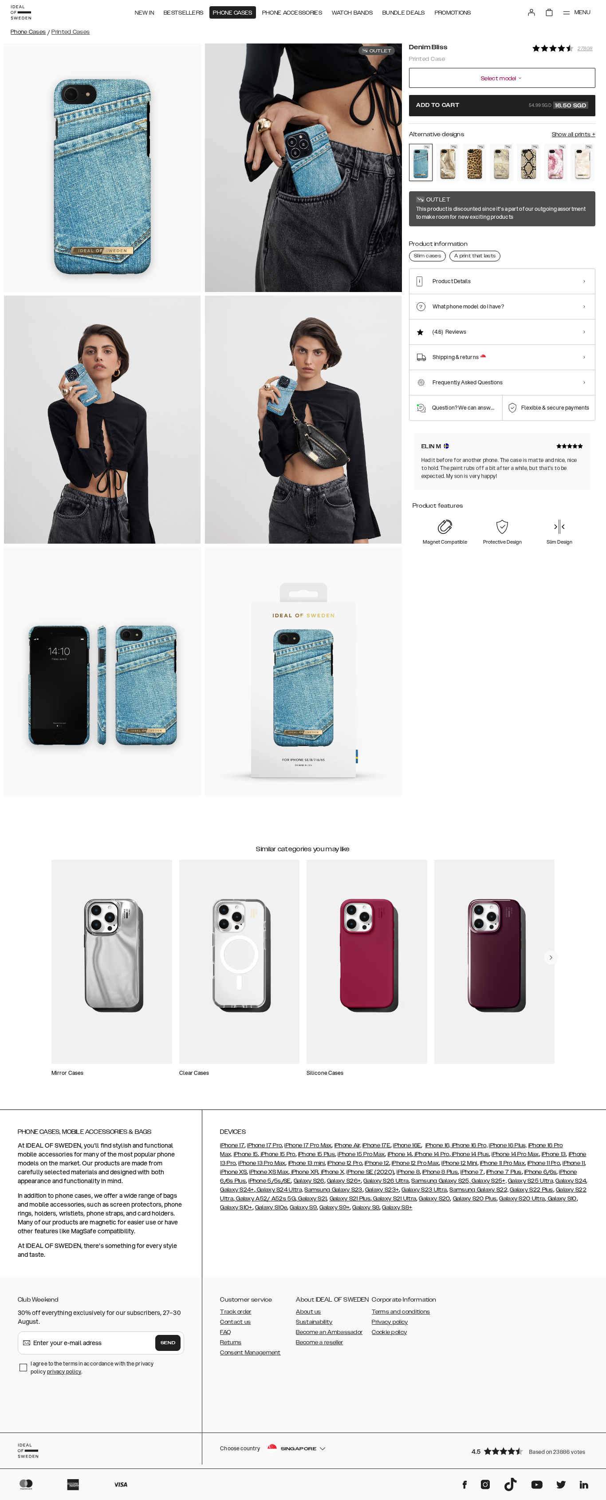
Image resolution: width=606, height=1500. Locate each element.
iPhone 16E (407, 1145)
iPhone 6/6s (540, 1172)
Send (168, 1343)
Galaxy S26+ (344, 1181)
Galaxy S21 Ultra (394, 1199)
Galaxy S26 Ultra (386, 1181)
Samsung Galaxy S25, (440, 1181)
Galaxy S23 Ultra (424, 1190)
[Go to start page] (21, 12)
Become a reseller (319, 1342)
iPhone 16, (438, 1145)
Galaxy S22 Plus (531, 1190)
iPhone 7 (471, 1172)
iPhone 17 (232, 1145)
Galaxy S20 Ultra (522, 1199)
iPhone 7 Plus (504, 1172)
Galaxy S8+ (397, 1207)
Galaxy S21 (312, 1199)
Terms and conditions (401, 1312)
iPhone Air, (347, 1145)
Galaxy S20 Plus (475, 1199)
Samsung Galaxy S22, (478, 1190)
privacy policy (64, 1371)
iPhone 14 (400, 1154)
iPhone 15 (246, 1154)
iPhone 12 (377, 1163)
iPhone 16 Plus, (508, 1145)
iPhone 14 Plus (470, 1154)
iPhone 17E (376, 1145)
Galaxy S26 (309, 1181)
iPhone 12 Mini (459, 1163)
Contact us (235, 1322)
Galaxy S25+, (488, 1181)
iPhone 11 (574, 1163)
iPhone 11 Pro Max (502, 1163)
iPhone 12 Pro (344, 1163)
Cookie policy (389, 1332)
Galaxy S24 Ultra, (279, 1190)
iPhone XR (304, 1172)
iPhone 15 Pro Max (361, 1154)
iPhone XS (233, 1172)
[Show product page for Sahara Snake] (528, 163)
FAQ (225, 1332)
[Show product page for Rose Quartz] (555, 163)
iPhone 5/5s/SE (269, 1181)
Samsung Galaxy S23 (333, 1190)
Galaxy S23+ (382, 1190)
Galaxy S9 (303, 1207)
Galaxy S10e (271, 1207)
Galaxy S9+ (334, 1207)
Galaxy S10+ (236, 1207)
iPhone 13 (554, 1154)
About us (308, 1312)
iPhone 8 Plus (440, 1172)
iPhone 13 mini (306, 1163)
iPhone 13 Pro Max (261, 1163)
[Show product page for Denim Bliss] (421, 162)
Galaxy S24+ (237, 1190)
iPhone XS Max (268, 1172)
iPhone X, (332, 1172)
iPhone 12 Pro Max (415, 1163)
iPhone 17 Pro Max (307, 1145)
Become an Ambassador (329, 1332)
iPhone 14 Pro (431, 1154)
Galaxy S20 (434, 1199)
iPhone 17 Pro (264, 1145)
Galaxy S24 (570, 1181)
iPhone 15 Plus (316, 1154)
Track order (235, 1312)
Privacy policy (390, 1322)
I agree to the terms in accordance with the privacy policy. (92, 1367)
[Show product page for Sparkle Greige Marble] (501, 163)
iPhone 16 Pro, (469, 1145)
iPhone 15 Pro (277, 1154)
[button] (530, 1451)
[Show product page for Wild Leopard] (475, 163)
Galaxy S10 (561, 1199)
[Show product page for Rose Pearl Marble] (582, 163)
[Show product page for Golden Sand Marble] (448, 163)
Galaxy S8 (365, 1207)
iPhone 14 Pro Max (515, 1154)
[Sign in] (531, 12)
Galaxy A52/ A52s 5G (265, 1199)
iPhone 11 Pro (543, 1163)
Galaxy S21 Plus (350, 1199)
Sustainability (314, 1322)
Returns (230, 1342)
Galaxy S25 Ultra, (531, 1181)
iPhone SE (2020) (370, 1172)
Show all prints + (573, 134)
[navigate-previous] (551, 958)
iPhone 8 (408, 1172)
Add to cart (501, 105)
